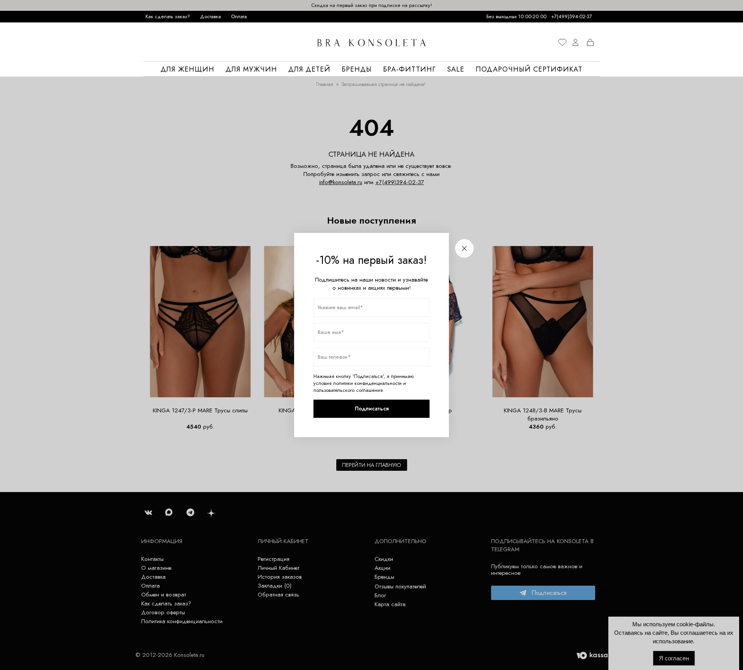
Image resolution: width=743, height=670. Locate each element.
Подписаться (372, 408)
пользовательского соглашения (348, 390)
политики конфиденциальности (367, 383)
